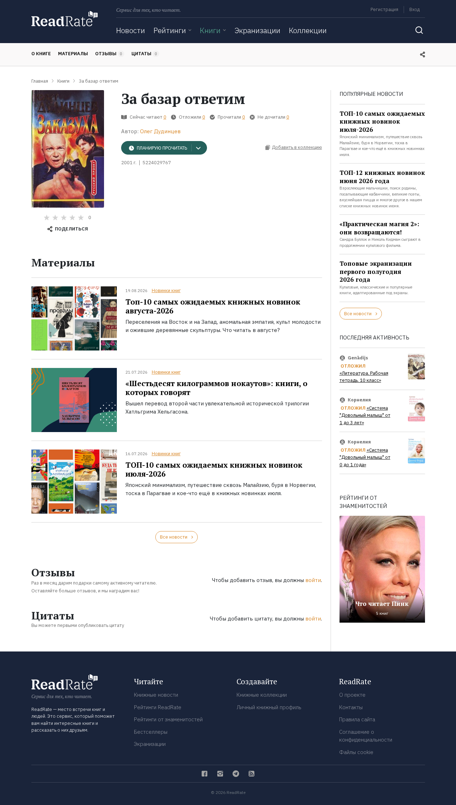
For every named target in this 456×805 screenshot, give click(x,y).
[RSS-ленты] (251, 773)
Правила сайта (357, 719)
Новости (130, 30)
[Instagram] (220, 773)
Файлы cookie (356, 752)
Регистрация (384, 9)
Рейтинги (170, 30)
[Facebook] (204, 773)
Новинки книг (166, 290)
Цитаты (144, 54)
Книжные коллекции (262, 694)
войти (313, 580)
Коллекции (308, 30)
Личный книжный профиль (269, 707)
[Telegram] (236, 773)
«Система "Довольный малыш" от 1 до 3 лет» (365, 415)
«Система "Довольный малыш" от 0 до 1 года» (365, 457)
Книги (210, 30)
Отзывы (108, 54)
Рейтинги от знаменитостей (168, 719)
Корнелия (359, 400)
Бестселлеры (150, 731)
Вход (414, 9)
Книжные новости (156, 694)
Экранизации (257, 30)
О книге (41, 54)
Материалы (73, 54)
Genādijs (358, 358)
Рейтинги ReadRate (157, 707)
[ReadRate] (64, 18)
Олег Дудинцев (160, 131)
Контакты (351, 707)
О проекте (352, 694)
